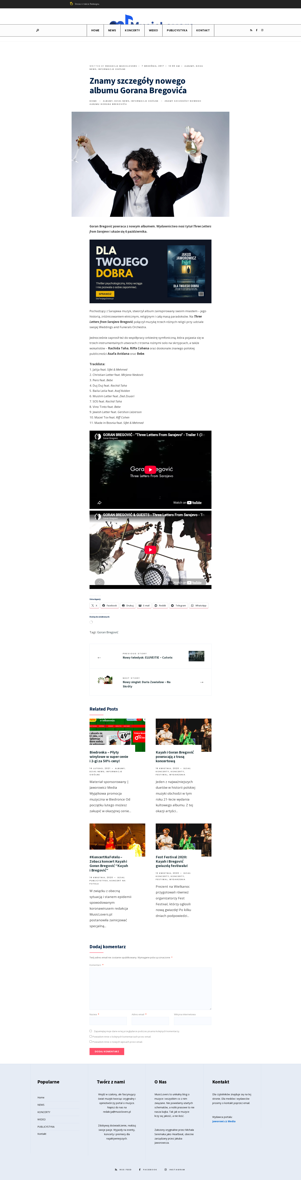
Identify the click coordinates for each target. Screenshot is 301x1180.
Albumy (189, 66)
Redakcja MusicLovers (121, 66)
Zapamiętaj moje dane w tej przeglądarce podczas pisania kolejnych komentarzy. (137, 1031)
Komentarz (96, 965)
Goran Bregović (107, 632)
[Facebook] (256, 30)
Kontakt (203, 30)
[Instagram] (262, 30)
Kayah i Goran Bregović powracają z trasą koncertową (175, 756)
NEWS (112, 30)
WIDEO (153, 30)
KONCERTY (132, 30)
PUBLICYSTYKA (177, 30)
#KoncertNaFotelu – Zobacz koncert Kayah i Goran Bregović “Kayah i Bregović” (109, 863)
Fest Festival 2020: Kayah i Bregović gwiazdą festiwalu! (172, 861)
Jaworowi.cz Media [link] (224, 1121)
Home (95, 30)
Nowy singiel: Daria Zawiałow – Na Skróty (147, 682)
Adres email (139, 1014)
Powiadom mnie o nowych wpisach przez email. (117, 1041)
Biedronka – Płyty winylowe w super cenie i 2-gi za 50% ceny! (109, 756)
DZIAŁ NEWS (121, 101)
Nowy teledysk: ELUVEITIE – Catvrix (147, 655)
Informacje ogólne (112, 69)
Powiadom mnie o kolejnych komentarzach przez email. (121, 1036)
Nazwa (94, 1014)
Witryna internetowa (185, 1014)
